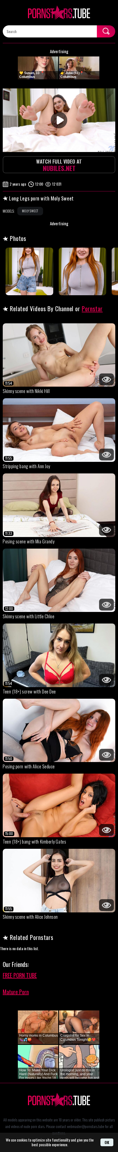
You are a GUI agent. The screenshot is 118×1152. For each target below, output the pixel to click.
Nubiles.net (59, 165)
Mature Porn (16, 992)
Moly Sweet (30, 210)
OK (107, 1142)
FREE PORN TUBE (20, 975)
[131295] (29, 272)
